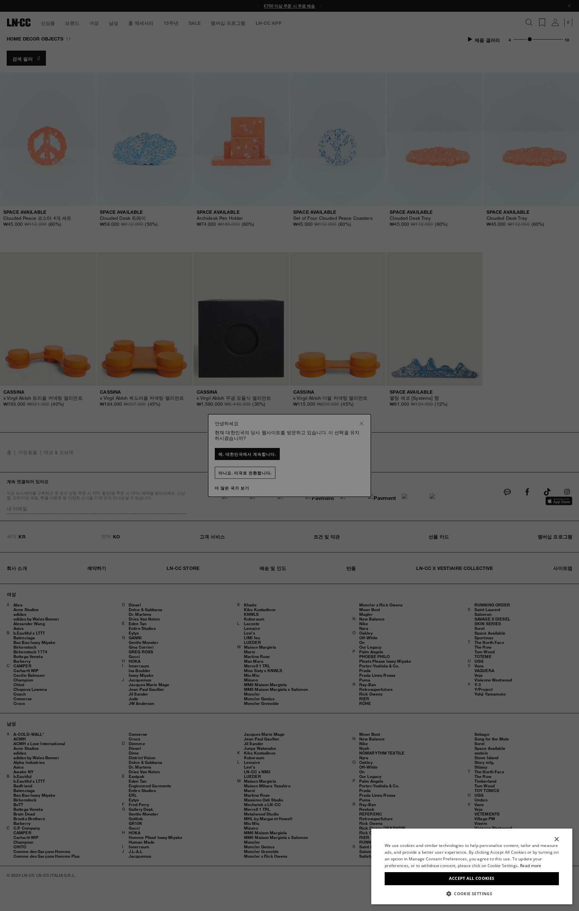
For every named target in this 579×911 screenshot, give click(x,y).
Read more (530, 865)
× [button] (556, 839)
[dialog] (471, 866)
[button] (472, 894)
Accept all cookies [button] (471, 878)
